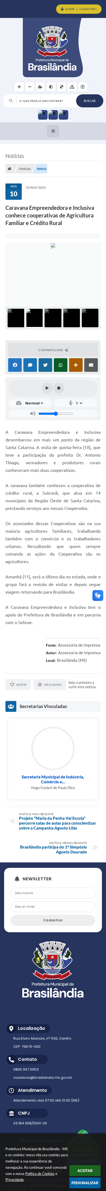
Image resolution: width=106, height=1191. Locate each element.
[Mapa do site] (72, 87)
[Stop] (59, 388)
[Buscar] (89, 100)
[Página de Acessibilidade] (83, 87)
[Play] (47, 388)
